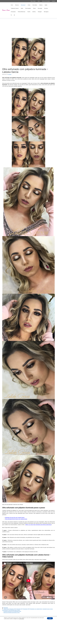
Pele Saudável (28, 8)
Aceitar (50, 618)
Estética (34, 11)
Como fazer (34, 5)
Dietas (34, 8)
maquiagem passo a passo (48, 608)
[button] (11, 15)
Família (28, 11)
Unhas (29, 5)
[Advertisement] (28, 29)
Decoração (40, 8)
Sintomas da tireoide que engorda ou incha (12, 612)
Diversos (17, 5)
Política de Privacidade (46, 1)
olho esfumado (5, 610)
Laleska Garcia (6, 608)
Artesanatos (13, 11)
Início (12, 5)
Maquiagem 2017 (19, 608)
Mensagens (46, 11)
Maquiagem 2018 (26, 608)
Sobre (39, 1)
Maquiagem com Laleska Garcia (36, 608)
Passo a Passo (33, 1)
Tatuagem (40, 11)
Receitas (46, 8)
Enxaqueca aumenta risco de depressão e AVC (12, 611)
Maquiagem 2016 (12, 608)
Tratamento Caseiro (15, 8)
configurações (21, 618)
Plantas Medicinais (21, 11)
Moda (22, 8)
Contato (53, 1)
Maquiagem (23, 5)
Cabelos (40, 5)
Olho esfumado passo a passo (14, 610)
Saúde (46, 5)
